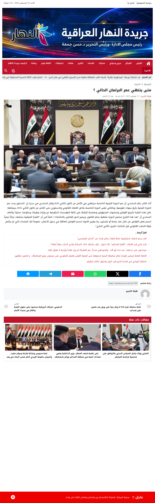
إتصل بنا (130, 3)
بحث (6, 70)
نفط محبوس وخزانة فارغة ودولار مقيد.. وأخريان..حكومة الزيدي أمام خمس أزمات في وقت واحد (28, 357)
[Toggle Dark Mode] (13, 70)
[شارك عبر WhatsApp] (95, 274)
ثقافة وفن (46, 63)
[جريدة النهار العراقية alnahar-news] (77, 33)
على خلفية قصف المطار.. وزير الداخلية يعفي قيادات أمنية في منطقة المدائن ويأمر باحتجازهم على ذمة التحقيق (77, 357)
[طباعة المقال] (28, 274)
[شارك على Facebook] (140, 274)
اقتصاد (90, 63)
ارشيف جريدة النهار (17, 63)
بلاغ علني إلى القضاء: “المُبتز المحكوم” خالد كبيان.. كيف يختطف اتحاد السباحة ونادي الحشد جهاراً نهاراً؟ (99, 244)
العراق (128, 63)
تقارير (80, 63)
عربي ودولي (115, 63)
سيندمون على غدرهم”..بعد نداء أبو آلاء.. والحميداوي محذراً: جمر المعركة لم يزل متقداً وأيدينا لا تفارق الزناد (97, 250)
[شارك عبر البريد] (73, 274)
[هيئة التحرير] (145, 294)
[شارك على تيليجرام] (50, 274)
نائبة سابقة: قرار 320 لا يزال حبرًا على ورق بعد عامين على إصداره (116, 307)
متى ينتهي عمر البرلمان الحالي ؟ (122, 90)
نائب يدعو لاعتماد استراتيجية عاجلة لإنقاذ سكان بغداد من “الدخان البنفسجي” (112, 239)
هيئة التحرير (146, 96)
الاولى (139, 63)
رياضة (34, 63)
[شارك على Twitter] (117, 274)
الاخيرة (147, 70)
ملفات (70, 63)
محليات (102, 63)
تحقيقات (59, 63)
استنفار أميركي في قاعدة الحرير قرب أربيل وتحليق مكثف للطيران (117, 261)
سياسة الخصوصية (144, 3)
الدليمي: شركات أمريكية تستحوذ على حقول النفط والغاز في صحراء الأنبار (38, 307)
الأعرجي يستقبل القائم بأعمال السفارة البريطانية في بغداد (104, 497)
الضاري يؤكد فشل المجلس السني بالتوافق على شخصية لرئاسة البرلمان (126, 355)
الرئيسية (148, 63)
